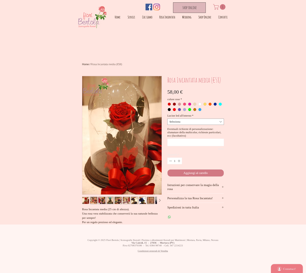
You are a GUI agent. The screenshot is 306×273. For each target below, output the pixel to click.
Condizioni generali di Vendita (153, 251)
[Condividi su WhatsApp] (169, 217)
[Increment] (179, 161)
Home (85, 64)
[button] (220, 7)
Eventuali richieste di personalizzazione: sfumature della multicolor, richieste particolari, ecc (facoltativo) (194, 132)
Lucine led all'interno (180, 115)
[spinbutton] (175, 161)
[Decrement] (170, 161)
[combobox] (195, 122)
